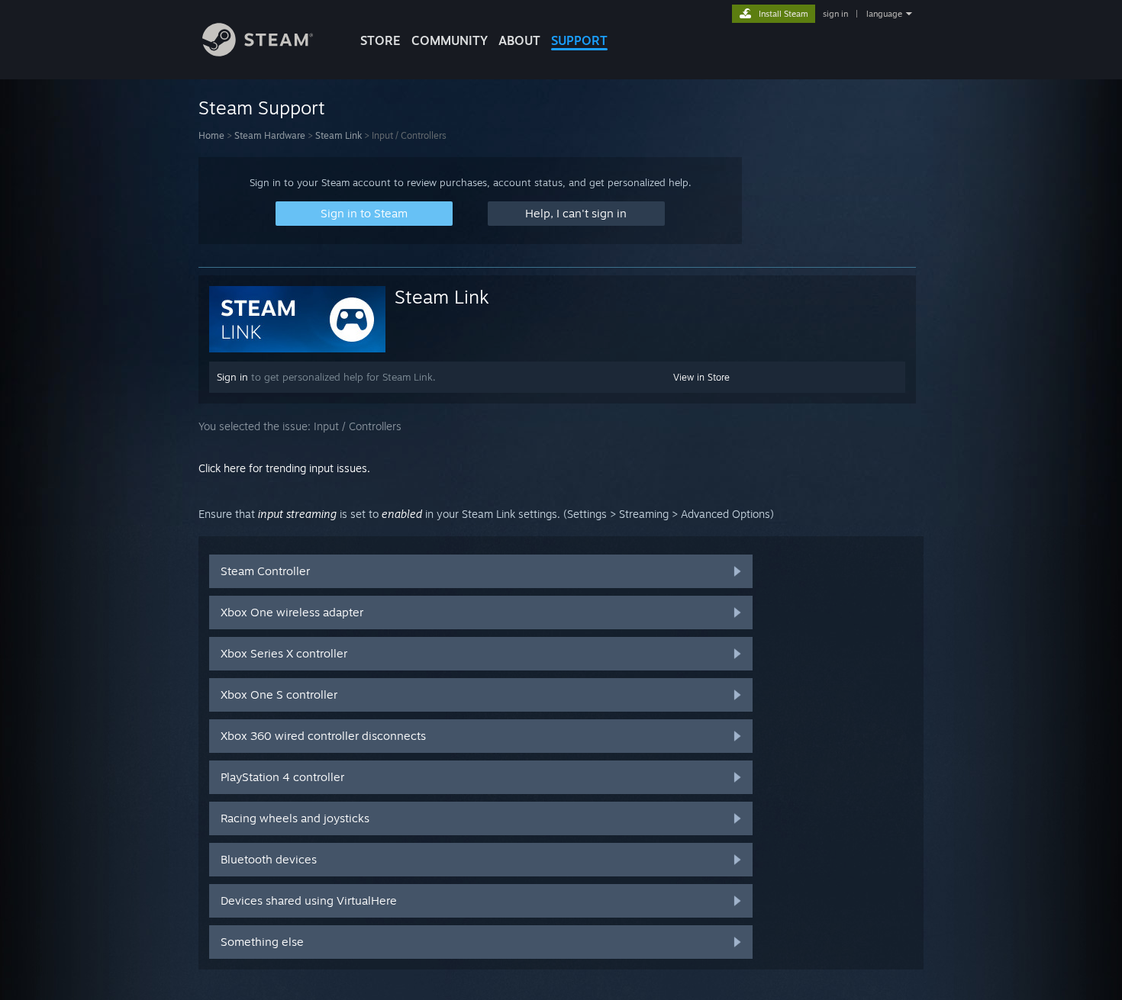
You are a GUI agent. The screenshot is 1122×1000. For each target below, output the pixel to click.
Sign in (232, 377)
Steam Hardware (269, 135)
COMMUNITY (449, 40)
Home (211, 135)
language (884, 13)
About (519, 40)
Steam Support (261, 107)
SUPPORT (579, 40)
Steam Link (338, 135)
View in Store (701, 377)
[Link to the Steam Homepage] (257, 52)
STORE (380, 40)
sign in (835, 13)
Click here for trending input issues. (284, 467)
